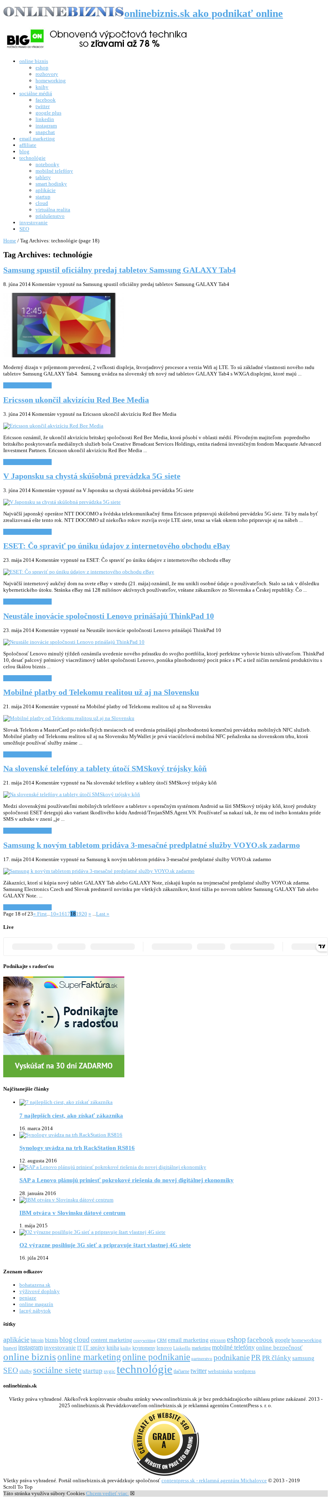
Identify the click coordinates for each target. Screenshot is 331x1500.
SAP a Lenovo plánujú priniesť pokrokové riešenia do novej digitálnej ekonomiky (126, 1180)
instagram (46, 126)
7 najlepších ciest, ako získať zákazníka (71, 1115)
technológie (32, 158)
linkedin (45, 119)
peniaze (27, 1298)
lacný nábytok (35, 1311)
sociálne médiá (35, 93)
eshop (42, 68)
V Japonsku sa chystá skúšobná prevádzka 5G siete (91, 476)
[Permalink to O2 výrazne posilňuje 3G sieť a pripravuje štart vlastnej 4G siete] (92, 1232)
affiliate (27, 145)
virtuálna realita (53, 210)
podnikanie (232, 1357)
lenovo (164, 1348)
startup (43, 197)
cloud (42, 203)
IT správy (94, 1347)
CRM (162, 1340)
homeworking (51, 80)
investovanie (33, 222)
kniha (113, 1347)
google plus (48, 113)
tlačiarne (181, 1371)
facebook (46, 100)
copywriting (144, 1340)
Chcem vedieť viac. (107, 1493)
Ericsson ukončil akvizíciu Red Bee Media (76, 400)
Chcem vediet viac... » (27, 385)
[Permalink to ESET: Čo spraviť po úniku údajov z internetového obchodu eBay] (78, 572)
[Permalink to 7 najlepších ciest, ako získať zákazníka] (66, 1102)
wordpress (245, 1371)
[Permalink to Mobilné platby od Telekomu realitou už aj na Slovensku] (68, 718)
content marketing (111, 1340)
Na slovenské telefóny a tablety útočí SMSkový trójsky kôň (105, 768)
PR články (276, 1358)
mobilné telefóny (54, 171)
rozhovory (47, 74)
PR (256, 1357)
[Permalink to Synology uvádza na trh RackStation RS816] (70, 1135)
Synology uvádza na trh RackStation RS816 (77, 1147)
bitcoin (37, 1340)
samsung (303, 1357)
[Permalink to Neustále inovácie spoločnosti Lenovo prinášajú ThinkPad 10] (74, 642)
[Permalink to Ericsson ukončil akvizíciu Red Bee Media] (53, 426)
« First (40, 914)
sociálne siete (57, 1370)
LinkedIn (182, 1348)
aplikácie (46, 190)
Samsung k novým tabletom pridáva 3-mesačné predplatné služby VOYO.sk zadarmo (151, 845)
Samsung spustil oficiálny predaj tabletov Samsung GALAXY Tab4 (119, 270)
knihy (42, 87)
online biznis (33, 61)
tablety (43, 177)
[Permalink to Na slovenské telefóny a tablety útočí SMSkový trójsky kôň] (71, 794)
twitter (43, 106)
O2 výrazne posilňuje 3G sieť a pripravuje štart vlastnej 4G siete (105, 1244)
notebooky (47, 164)
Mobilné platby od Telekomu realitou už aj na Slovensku (101, 692)
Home (9, 241)
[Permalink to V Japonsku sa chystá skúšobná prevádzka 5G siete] (62, 502)
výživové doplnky (39, 1291)
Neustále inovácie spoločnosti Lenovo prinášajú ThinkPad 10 (108, 616)
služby (25, 1371)
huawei (10, 1348)
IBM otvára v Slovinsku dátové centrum (72, 1212)
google (282, 1340)
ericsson (218, 1340)
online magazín (36, 1304)
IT (79, 1348)
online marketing (89, 1357)
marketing (201, 1348)
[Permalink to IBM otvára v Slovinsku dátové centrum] (66, 1200)
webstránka (220, 1371)
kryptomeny (143, 1348)
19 (79, 914)
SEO (24, 229)
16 (62, 914)
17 (67, 914)
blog (24, 151)
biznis (51, 1340)
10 (53, 914)
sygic (109, 1371)
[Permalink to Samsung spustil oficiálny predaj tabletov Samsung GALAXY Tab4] (63, 356)
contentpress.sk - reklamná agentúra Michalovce (214, 1480)
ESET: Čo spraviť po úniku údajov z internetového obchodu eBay (116, 546)
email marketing (37, 139)
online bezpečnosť (279, 1347)
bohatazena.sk (34, 1285)
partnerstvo (201, 1358)
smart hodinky (51, 184)
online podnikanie (156, 1357)
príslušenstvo (50, 216)
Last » (102, 914)
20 (84, 914)
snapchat (45, 132)
